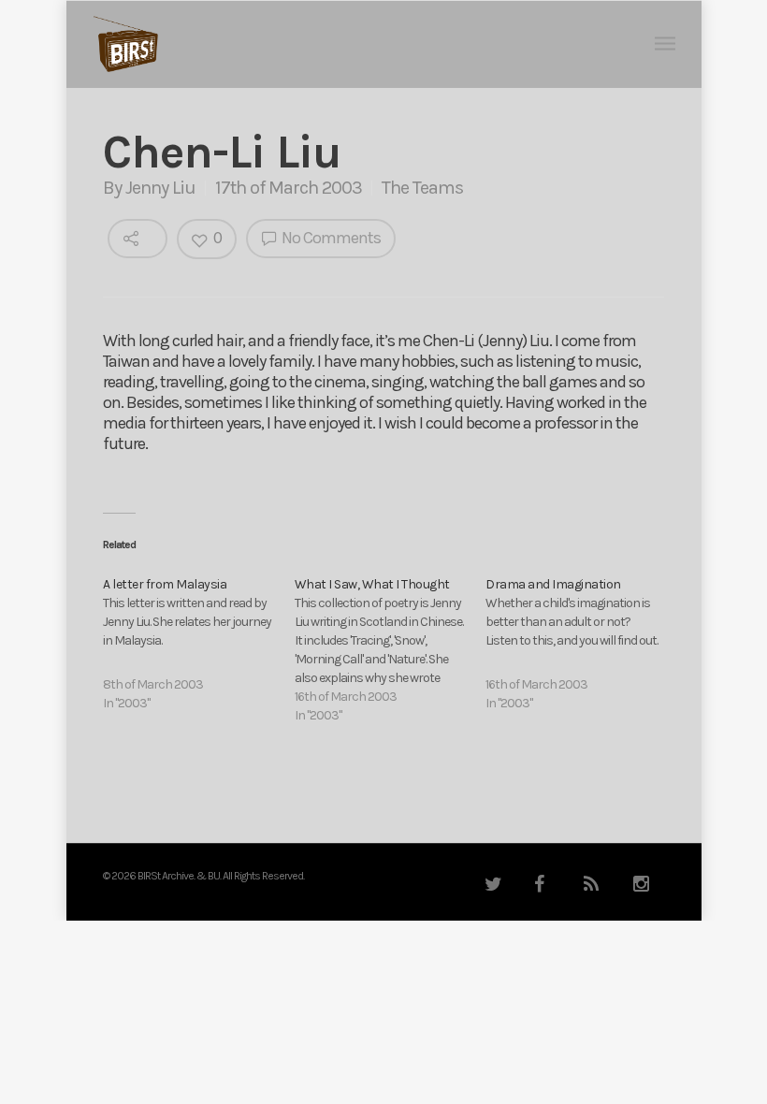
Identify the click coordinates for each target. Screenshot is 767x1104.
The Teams (422, 187)
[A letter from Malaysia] (199, 644)
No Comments (330, 237)
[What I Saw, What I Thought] (390, 650)
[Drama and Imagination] (581, 644)
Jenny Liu (160, 187)
